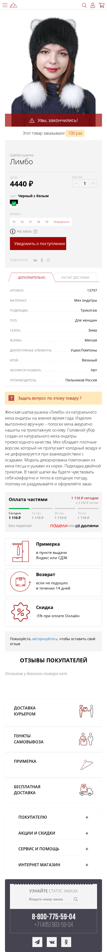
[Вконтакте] (35, 260)
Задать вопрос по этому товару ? (49, 398)
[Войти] (93, 5)
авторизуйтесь (44, 638)
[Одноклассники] (42, 260)
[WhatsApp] (48, 260)
